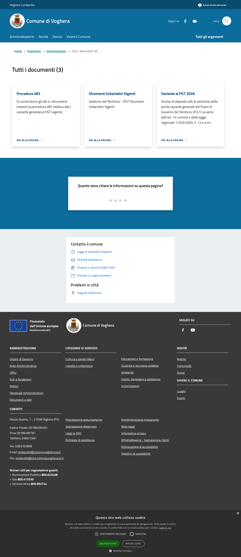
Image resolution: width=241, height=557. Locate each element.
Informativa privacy (133, 433)
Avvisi (181, 372)
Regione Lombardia (22, 5)
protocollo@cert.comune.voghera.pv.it (40, 458)
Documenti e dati (21, 399)
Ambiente (127, 372)
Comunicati (184, 366)
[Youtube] (193, 20)
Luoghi (181, 391)
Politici (14, 386)
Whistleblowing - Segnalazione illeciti (145, 440)
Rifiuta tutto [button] (133, 543)
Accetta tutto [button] (108, 543)
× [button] (237, 513)
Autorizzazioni (130, 386)
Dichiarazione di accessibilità (139, 447)
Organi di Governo (21, 359)
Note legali (128, 426)
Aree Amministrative (23, 366)
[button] (120, 551)
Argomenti (34, 51)
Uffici (13, 372)
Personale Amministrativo (26, 393)
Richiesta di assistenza (80, 440)
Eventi (181, 398)
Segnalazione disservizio (81, 426)
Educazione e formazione (137, 359)
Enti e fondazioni (20, 379)
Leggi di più (165, 527)
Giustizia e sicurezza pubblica (140, 365)
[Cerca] (226, 20)
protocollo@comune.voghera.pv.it (39, 452)
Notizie (181, 359)
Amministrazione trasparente (140, 419)
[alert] (120, 533)
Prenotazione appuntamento (84, 419)
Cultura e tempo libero (80, 359)
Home (18, 51)
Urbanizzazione (56, 51)
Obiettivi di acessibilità (135, 453)
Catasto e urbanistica (79, 366)
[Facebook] (184, 20)
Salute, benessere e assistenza (140, 379)
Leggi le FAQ (73, 433)
